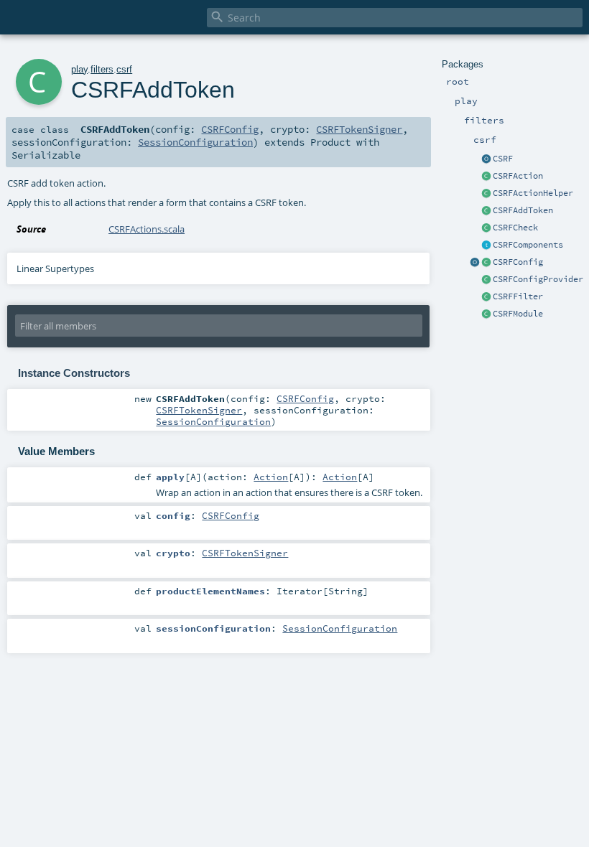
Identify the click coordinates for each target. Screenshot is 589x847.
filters (102, 69)
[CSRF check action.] (486, 228)
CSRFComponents (528, 245)
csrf (124, 69)
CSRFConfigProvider (538, 279)
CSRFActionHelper (533, 193)
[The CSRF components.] (486, 245)
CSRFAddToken (523, 210)
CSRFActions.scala (146, 229)
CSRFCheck (515, 228)
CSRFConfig (518, 262)
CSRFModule (518, 314)
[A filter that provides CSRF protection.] (486, 297)
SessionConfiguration (195, 142)
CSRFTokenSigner (359, 129)
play (79, 69)
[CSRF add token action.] (486, 211)
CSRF (503, 159)
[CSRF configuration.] (486, 262)
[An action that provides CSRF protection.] (486, 176)
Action (271, 476)
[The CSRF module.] (486, 314)
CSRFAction (518, 176)
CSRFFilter (518, 296)
